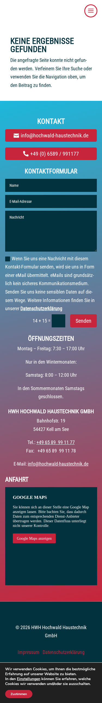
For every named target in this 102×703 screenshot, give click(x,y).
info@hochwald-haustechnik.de (54, 135)
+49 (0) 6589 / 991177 (54, 153)
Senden (83, 321)
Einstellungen (28, 679)
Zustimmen (19, 694)
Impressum (28, 652)
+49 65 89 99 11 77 (55, 442)
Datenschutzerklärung (41, 308)
